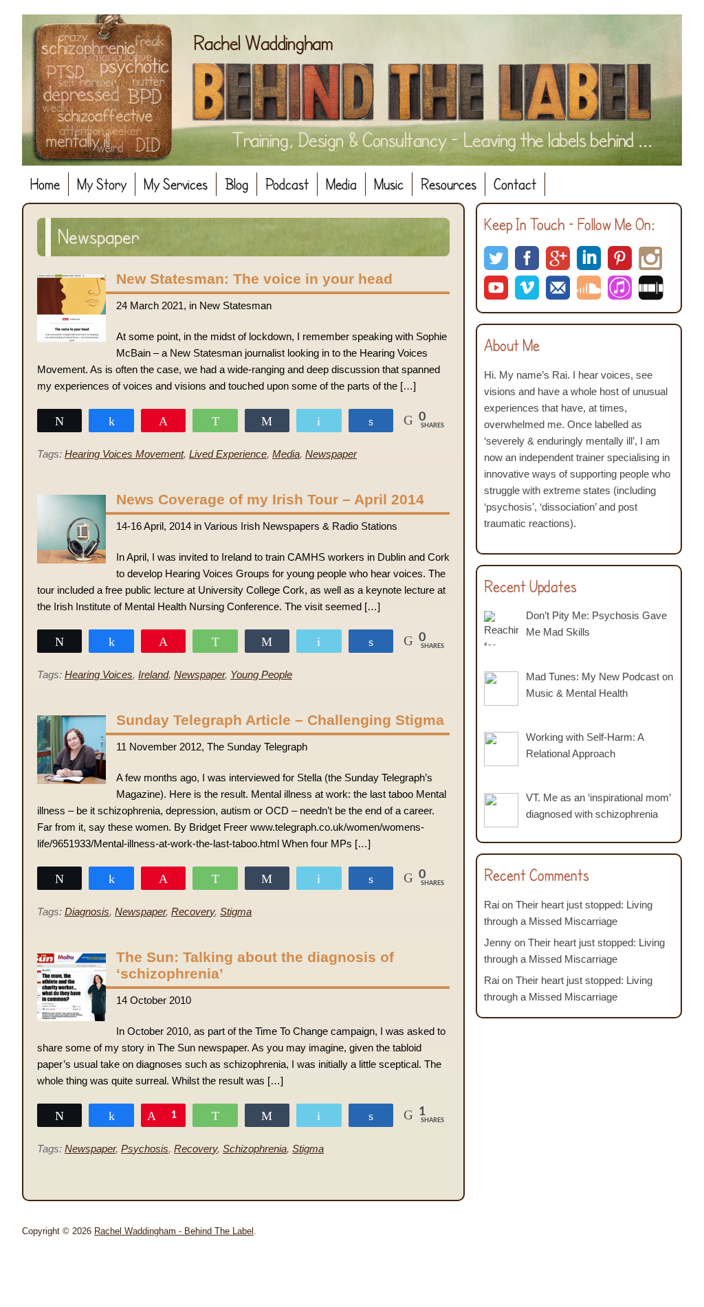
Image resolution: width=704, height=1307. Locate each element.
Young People (261, 674)
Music (389, 184)
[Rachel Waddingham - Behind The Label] (352, 90)
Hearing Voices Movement (124, 454)
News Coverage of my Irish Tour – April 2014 (270, 499)
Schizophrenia (255, 1148)
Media (341, 184)
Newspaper (331, 454)
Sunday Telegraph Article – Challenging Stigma (280, 720)
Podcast (287, 184)
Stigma (236, 911)
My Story (101, 184)
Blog (236, 184)
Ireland (153, 674)
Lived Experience (228, 454)
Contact (515, 184)
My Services (176, 184)
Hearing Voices (99, 674)
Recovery (192, 911)
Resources (448, 184)
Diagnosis (87, 911)
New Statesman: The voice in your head (254, 279)
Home (45, 184)
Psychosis (144, 1148)
